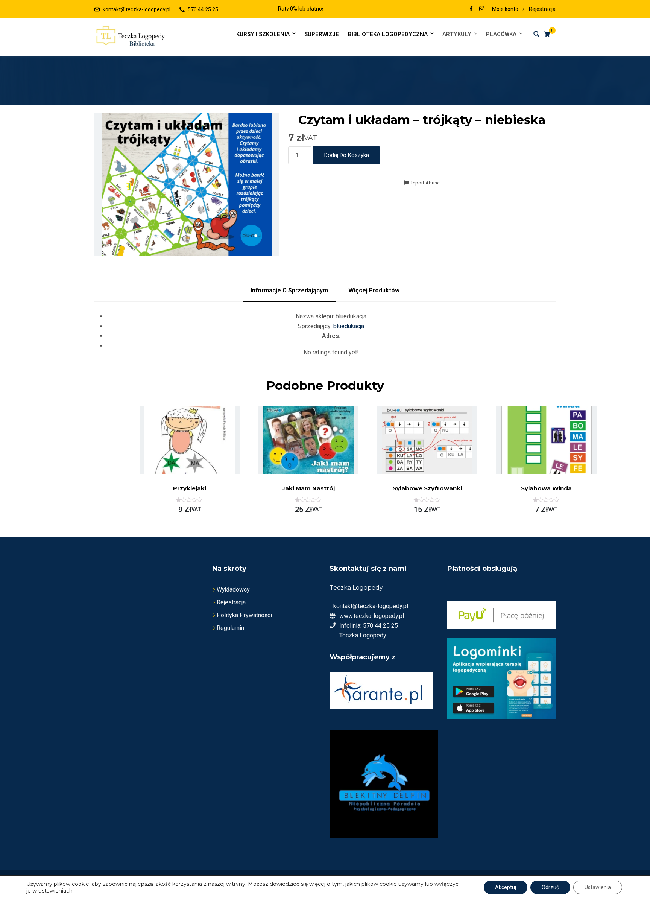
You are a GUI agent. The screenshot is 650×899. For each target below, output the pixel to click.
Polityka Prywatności (244, 615)
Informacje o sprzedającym (289, 290)
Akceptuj (505, 887)
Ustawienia (598, 887)
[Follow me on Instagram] (481, 9)
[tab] (289, 290)
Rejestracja (542, 9)
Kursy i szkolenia (263, 34)
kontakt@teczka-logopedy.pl (136, 9)
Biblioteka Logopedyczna (388, 34)
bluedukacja (348, 326)
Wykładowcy (233, 589)
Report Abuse (424, 183)
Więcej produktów (373, 290)
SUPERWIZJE (321, 34)
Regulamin (230, 627)
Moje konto (505, 9)
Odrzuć (550, 887)
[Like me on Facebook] (471, 9)
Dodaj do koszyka (346, 155)
